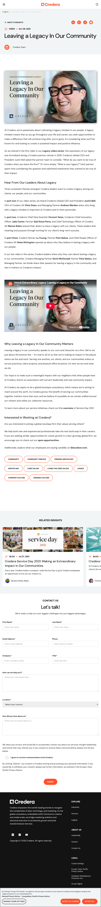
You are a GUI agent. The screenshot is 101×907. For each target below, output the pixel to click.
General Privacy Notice (11, 896)
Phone (55, 639)
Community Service (36, 459)
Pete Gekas (85, 258)
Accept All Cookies (70, 901)
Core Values (33, 468)
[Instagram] (20, 835)
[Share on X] (79, 22)
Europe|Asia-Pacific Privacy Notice (36, 896)
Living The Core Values (58, 468)
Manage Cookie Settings (14, 901)
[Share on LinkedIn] (73, 22)
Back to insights (15, 22)
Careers (74, 842)
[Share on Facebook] (85, 22)
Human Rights (76, 884)
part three (12, 237)
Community (13, 459)
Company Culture (16, 478)
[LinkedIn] (13, 835)
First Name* (7, 622)
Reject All (89, 901)
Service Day (13, 468)
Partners (74, 813)
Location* (6, 700)
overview (68, 408)
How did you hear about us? (14, 716)
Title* (54, 656)
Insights (5, 12)
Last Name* (57, 622)
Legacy (80, 468)
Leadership (75, 835)
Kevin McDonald (61, 258)
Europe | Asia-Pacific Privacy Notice (79, 870)
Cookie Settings (77, 863)
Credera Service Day (63, 459)
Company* (7, 656)
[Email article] (91, 22)
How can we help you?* (12, 672)
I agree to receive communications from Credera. (32, 757)
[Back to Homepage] (50, 4)
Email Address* (8, 639)
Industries (75, 807)
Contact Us (75, 848)
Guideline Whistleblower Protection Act (81, 877)
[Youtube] (27, 835)
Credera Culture (41, 478)
